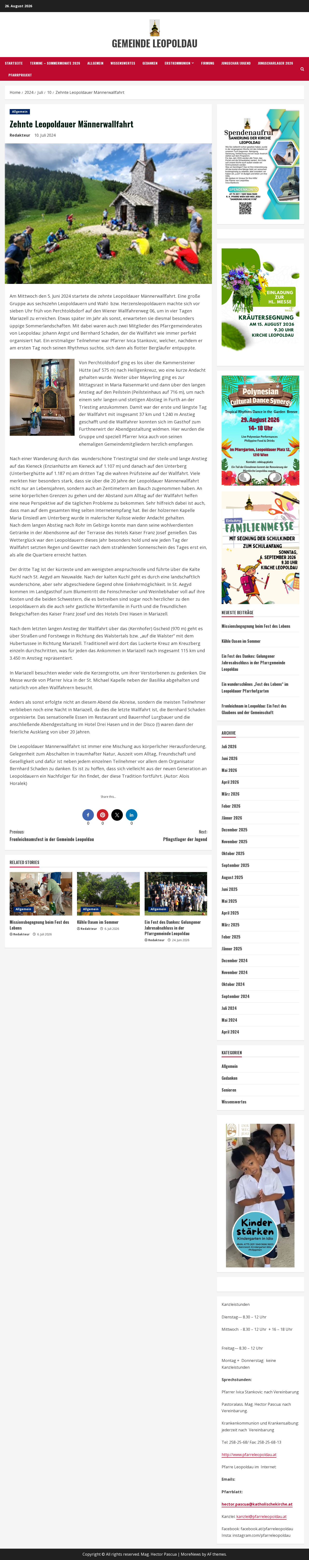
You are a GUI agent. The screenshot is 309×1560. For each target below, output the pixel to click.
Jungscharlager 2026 (275, 63)
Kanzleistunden (236, 1304)
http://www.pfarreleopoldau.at (249, 1454)
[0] (88, 815)
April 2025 (230, 913)
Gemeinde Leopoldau (154, 43)
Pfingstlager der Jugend (185, 835)
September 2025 (235, 865)
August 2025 (232, 877)
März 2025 (230, 925)
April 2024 (230, 1032)
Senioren (229, 1090)
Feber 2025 (231, 937)
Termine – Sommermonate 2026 (55, 63)
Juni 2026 (230, 758)
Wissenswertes (123, 63)
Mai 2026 (229, 770)
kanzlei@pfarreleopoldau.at (261, 1516)
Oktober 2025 (233, 853)
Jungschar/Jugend (236, 63)
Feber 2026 (231, 806)
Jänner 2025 (232, 949)
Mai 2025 (229, 901)
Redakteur (20, 135)
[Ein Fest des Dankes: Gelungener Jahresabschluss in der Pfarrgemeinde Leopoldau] (176, 894)
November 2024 (235, 972)
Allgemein (95, 63)
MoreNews (191, 1554)
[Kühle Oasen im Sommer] (108, 894)
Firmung (207, 63)
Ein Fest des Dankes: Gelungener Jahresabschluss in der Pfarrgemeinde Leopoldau (173, 928)
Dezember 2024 (235, 960)
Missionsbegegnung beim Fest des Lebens (39, 925)
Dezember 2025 (234, 830)
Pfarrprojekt (20, 74)
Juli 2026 (229, 746)
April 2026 (230, 782)
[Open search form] (302, 69)
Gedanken (149, 63)
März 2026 (230, 794)
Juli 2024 (229, 1008)
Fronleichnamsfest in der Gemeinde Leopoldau (52, 835)
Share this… (108, 797)
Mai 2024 (229, 1020)
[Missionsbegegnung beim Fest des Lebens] (41, 894)
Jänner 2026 (232, 818)
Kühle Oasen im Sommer (98, 922)
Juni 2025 (230, 889)
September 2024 (236, 996)
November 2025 (234, 841)
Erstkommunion (177, 63)
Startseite (14, 63)
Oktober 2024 (233, 984)
